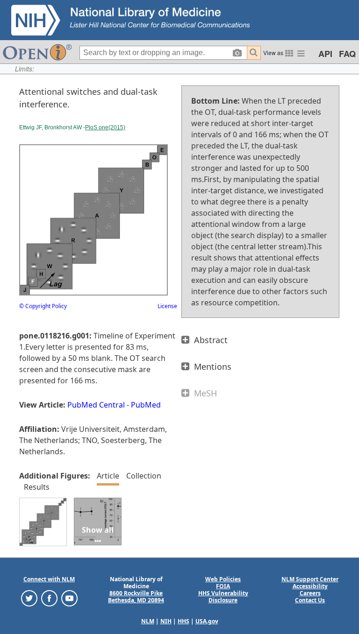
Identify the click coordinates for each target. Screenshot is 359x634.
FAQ (347, 54)
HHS (183, 621)
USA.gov (206, 621)
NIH (166, 621)
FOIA (223, 586)
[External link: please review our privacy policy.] (29, 598)
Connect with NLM (49, 579)
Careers (310, 593)
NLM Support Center (309, 579)
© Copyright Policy (43, 306)
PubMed (146, 405)
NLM (147, 621)
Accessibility (310, 586)
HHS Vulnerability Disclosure (223, 596)
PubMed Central (96, 405)
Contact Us (310, 600)
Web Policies (223, 579)
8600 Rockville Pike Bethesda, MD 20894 (136, 596)
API (325, 54)
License (167, 306)
